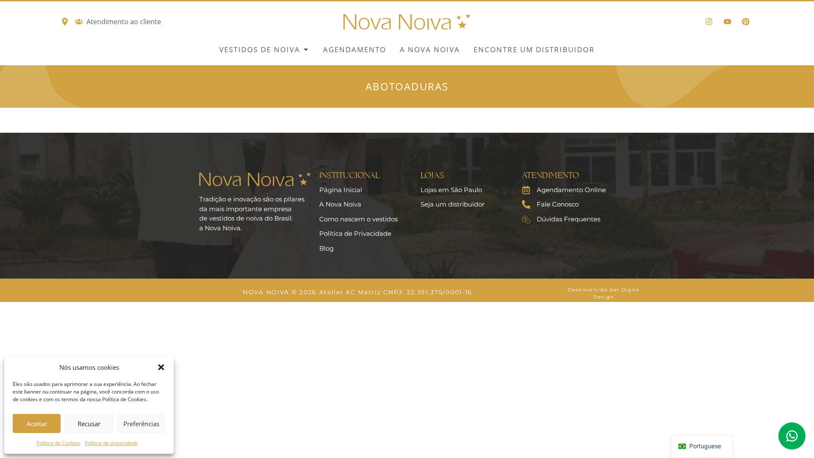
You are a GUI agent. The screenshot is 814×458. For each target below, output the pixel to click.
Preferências (141, 423)
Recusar (89, 423)
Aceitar (37, 423)
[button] (161, 367)
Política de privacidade (111, 443)
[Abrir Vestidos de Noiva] (305, 49)
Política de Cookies (58, 443)
